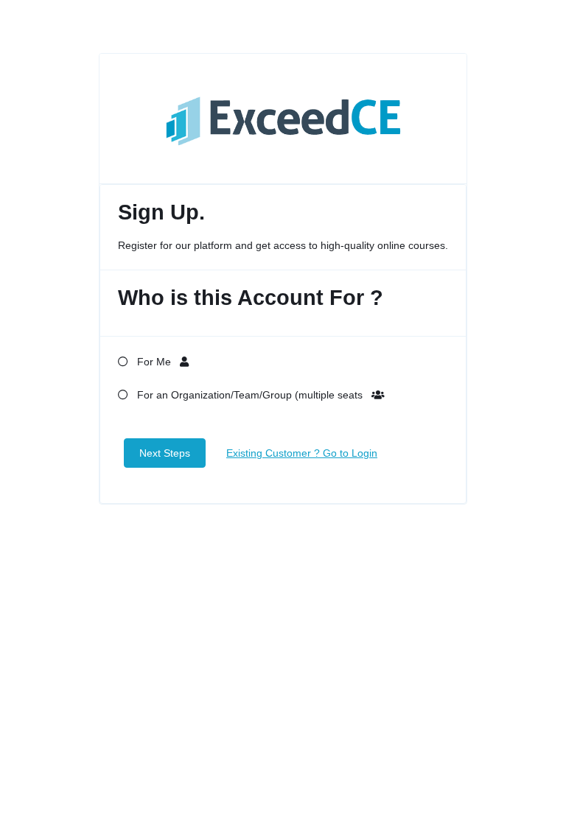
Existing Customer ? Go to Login (301, 453)
